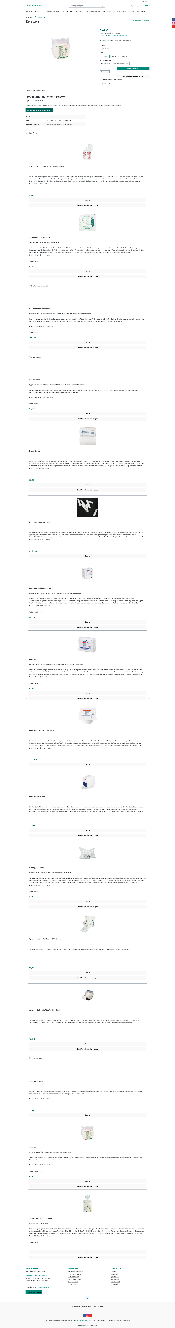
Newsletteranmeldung (75, 1272)
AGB (94, 1306)
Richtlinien (114, 1284)
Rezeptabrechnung (74, 1279)
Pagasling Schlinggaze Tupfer (41, 588)
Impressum (76, 1306)
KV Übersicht (115, 1282)
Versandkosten (81, 1320)
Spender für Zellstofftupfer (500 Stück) (45, 1010)
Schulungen (115, 1274)
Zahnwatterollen (36, 1081)
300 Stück (115, 56)
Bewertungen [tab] (40, 91)
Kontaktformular (43, 1287)
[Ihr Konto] (136, 5)
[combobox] (85, 5)
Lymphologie (115, 1277)
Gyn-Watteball (35, 380)
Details (87, 200)
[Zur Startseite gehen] (35, 5)
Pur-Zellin (33, 659)
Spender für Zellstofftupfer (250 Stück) (45, 939)
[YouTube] (173, 26)
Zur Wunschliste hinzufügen (133, 77)
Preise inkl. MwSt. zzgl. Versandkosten (113, 35)
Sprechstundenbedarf (120, 64)
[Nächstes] (149, 699)
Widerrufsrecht (73, 1277)
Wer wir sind (115, 1279)
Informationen (116, 1268)
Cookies (100, 1306)
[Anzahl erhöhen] (114, 68)
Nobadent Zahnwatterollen (40, 522)
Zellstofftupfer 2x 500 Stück (40, 1218)
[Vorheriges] (26, 699)
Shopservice (73, 1268)
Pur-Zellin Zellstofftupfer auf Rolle (43, 730)
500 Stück (104, 56)
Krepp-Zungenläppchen (38, 451)
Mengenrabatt (73, 1282)
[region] (61, 48)
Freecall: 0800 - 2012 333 (36, 1275)
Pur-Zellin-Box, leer (37, 797)
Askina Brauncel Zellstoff (39, 237)
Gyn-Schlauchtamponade (39, 309)
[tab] (30, 90)
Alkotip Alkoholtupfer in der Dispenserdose (46, 166)
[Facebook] (173, 19)
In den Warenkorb (133, 69)
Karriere (113, 1272)
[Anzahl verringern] (102, 68)
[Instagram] (173, 23)
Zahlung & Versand (74, 1274)
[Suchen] (103, 5)
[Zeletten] (61, 48)
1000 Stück (126, 56)
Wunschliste (72, 1284)
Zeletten (32, 1147)
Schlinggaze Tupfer (37, 868)
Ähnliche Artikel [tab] (31, 133)
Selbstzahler (105, 64)
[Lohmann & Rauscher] (141, 22)
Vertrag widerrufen (34, 1292)
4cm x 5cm (105, 49)
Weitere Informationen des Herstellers (39, 110)
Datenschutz (86, 1306)
